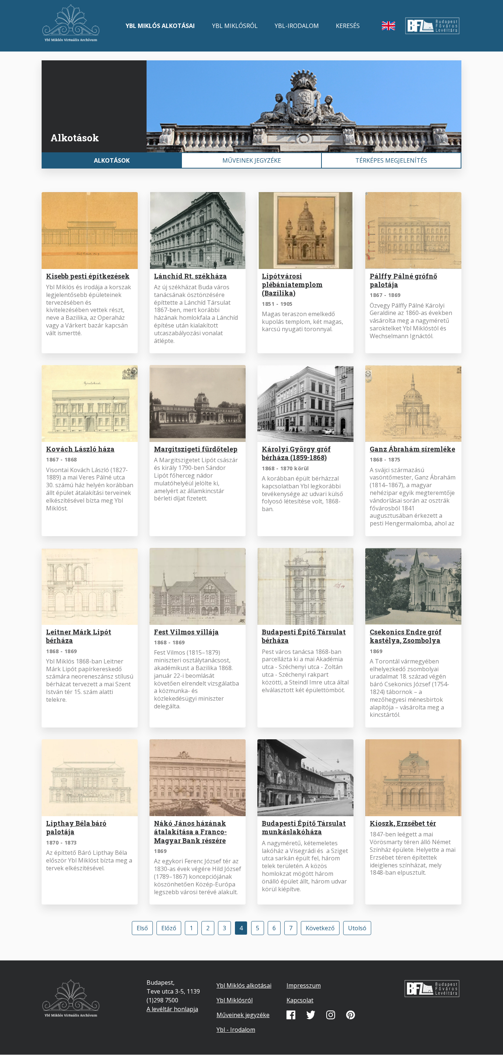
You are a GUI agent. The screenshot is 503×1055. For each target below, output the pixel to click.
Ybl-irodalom (297, 26)
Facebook (290, 1015)
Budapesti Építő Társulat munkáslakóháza (304, 827)
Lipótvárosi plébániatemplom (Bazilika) (292, 285)
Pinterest (350, 1015)
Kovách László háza (80, 449)
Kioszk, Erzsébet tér (403, 823)
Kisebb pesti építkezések (88, 276)
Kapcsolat (299, 1000)
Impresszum (303, 985)
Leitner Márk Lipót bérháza (78, 636)
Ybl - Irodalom (236, 1030)
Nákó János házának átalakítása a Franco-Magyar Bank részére (190, 832)
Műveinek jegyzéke (251, 160)
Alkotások (112, 160)
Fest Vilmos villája (186, 631)
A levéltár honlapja (172, 1009)
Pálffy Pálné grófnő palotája (403, 280)
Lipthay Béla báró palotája (76, 827)
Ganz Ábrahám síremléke (412, 449)
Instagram (330, 1015)
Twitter (310, 1015)
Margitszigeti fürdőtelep (196, 449)
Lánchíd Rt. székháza (190, 276)
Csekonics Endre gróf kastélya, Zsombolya (406, 636)
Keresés (348, 26)
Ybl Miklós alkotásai (160, 26)
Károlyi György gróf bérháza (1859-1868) (296, 453)
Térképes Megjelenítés (391, 160)
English (388, 25)
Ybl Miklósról (235, 26)
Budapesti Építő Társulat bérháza (304, 636)
